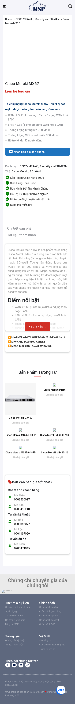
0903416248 (22, 509)
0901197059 (22, 533)
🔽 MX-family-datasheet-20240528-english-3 (36, 337)
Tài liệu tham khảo (21, 235)
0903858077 (22, 524)
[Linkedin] (20, 665)
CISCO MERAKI (24, 19)
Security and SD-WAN (47, 19)
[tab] (36, 229)
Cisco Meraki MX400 (20, 417)
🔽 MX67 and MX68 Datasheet (26, 341)
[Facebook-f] (7, 665)
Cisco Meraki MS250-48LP (21, 435)
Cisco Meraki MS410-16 (54, 452)
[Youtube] (14, 665)
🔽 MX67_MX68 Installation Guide (29, 345)
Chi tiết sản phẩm (21, 228)
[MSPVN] (37, 6)
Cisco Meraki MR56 (55, 389)
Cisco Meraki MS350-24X (54, 435)
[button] (5, 591)
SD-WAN (35, 171)
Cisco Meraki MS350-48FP (20, 452)
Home (8, 19)
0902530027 (22, 499)
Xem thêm (37, 326)
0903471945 (22, 548)
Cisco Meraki (20, 171)
